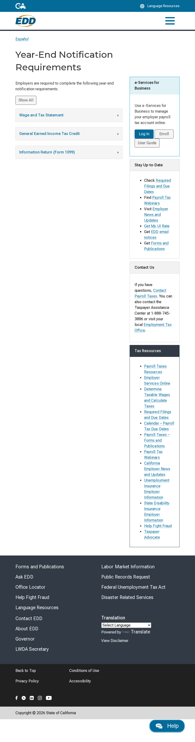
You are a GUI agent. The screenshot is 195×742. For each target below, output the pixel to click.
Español (22, 39)
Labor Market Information (128, 567)
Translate (140, 632)
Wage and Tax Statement (41, 115)
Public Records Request (125, 577)
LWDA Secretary (32, 649)
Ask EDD (24, 577)
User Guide (147, 143)
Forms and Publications (39, 567)
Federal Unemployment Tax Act (133, 587)
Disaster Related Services (127, 597)
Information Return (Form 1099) (47, 152)
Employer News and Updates (156, 215)
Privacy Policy (27, 681)
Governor (25, 639)
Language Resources (36, 607)
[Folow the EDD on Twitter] (24, 697)
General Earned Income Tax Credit (49, 133)
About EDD (26, 629)
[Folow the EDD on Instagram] (40, 697)
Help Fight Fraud (158, 526)
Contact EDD (28, 618)
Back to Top (25, 670)
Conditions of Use (84, 670)
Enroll (164, 134)
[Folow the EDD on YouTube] (49, 697)
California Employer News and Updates (157, 469)
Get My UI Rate (157, 226)
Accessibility (80, 681)
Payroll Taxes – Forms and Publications (157, 440)
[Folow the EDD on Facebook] (16, 697)
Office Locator (30, 587)
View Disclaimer (114, 640)
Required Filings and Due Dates (157, 186)
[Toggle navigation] (170, 20)
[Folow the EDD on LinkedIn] (32, 697)
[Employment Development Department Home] (25, 21)
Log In (144, 134)
